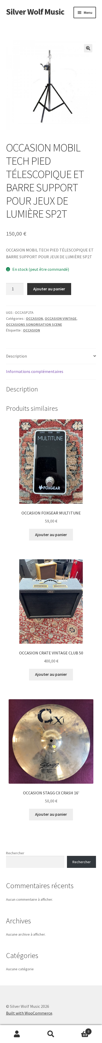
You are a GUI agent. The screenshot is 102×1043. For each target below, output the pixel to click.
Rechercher (15, 853)
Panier (78, 1029)
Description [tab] (16, 356)
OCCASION (34, 318)
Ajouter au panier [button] (51, 534)
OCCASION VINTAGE (60, 318)
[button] (88, 48)
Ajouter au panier (49, 288)
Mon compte (17, 1034)
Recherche (51, 1034)
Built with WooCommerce (29, 1013)
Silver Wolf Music (35, 12)
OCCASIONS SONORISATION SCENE (34, 324)
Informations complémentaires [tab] (34, 371)
